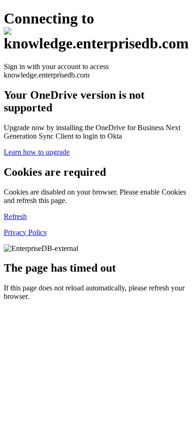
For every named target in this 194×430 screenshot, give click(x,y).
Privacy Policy (25, 232)
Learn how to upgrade (37, 152)
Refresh (15, 216)
